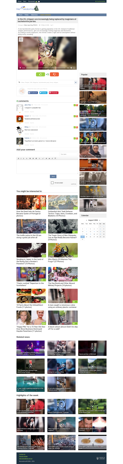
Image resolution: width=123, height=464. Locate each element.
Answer (27, 112)
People (27, 82)
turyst (27, 116)
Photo (20, 15)
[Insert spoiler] (55, 158)
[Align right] (36, 158)
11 (86, 231)
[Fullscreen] (74, 68)
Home (19, 1)
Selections (34, 15)
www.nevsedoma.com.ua (25, 458)
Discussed (31, 1)
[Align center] (33, 158)
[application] (47, 53)
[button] (47, 53)
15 (100, 231)
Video (27, 15)
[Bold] (18, 158)
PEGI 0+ (35, 25)
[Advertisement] (93, 45)
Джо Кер (28, 105)
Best (24, 1)
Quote (32, 112)
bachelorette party (44, 82)
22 (100, 234)
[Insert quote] (49, 158)
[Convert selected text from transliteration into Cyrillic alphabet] (52, 158)
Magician (35, 82)
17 (82, 234)
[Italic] (21, 158)
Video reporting (28, 25)
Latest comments (45, 15)
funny (51, 82)
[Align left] (30, 158)
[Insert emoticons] (39, 158)
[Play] (20, 68)
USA (31, 82)
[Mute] (71, 68)
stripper (56, 82)
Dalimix (27, 138)
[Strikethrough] (26, 158)
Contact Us (22, 454)
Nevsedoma (30, 9)
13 (94, 231)
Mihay (27, 127)
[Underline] (23, 158)
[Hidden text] (46, 158)
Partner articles (23, 456)
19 (90, 234)
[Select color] (42, 158)
